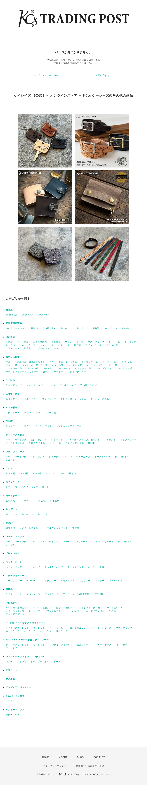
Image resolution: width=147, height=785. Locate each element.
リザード (109, 541)
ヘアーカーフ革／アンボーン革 (22, 368)
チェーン (10, 460)
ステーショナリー (15, 575)
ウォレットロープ (74, 342)
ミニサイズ (30, 399)
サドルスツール (115, 608)
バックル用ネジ (68, 473)
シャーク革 (11, 365)
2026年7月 (28, 314)
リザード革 (57, 371)
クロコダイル (122, 456)
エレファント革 (90, 362)
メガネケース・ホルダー (92, 580)
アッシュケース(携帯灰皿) (76, 594)
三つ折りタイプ (88, 385)
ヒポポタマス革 (83, 368)
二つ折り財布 (49, 328)
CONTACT (99, 757)
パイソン (67, 456)
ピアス (9, 701)
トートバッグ (33, 567)
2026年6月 (44, 314)
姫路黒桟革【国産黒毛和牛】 (30, 362)
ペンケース (32, 580)
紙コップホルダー (65, 608)
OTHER (92, 443)
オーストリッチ (102, 456)
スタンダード (13, 399)
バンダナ (77, 611)
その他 (125, 328)
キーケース (66, 328)
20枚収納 (54, 500)
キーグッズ (11, 509)
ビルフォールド (57, 628)
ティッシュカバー (42, 608)
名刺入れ (10, 500)
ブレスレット (13, 553)
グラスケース (13, 348)
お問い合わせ (103, 75)
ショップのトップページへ (44, 75)
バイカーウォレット (16, 328)
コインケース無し (100, 399)
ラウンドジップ (14, 385)
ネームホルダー (14, 580)
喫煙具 (27, 348)
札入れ (27, 426)
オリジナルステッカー (56, 611)
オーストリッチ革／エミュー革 (22, 371)
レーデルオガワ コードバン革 (101, 365)
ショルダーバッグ (54, 567)
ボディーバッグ (14, 567)
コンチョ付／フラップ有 (73, 399)
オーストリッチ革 (15, 443)
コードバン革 (75, 365)
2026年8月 (12, 314)
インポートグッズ (15, 709)
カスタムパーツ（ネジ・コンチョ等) (25, 656)
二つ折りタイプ (68, 385)
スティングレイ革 (77, 371)
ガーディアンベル (95, 611)
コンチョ (10, 661)
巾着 (101, 567)
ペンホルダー (113, 345)
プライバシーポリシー (54, 766)
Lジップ (51, 385)
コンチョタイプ (30, 487)
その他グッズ (13, 603)
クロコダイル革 (104, 368)
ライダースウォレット (17, 628)
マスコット (11, 670)
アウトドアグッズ (15, 614)
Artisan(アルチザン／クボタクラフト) (26, 623)
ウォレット (39, 628)
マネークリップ (96, 342)
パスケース (64, 345)
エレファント (38, 456)
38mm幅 (23, 473)
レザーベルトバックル (47, 348)
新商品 (9, 309)
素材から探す (13, 357)
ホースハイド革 (124, 368)
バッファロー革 (128, 440)
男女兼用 (10, 528)
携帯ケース (62, 631)
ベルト (9, 468)
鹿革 (45, 371)
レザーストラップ (15, 536)
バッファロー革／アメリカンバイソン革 (43, 365)
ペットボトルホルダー (17, 608)
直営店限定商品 (14, 323)
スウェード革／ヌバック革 (63, 362)
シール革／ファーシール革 (57, 368)
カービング (20, 440)
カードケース (29, 345)
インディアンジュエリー (18, 687)
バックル (50, 473)
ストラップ (34, 611)
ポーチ (91, 567)
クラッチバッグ (76, 567)
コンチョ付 (50, 412)
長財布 (34, 328)
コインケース (111, 328)
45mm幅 (37, 473)
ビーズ (57, 661)
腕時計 (96, 328)
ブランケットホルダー (91, 608)
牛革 (8, 362)
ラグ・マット (13, 714)
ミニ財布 (56, 342)
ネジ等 (22, 661)
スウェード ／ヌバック (88, 541)
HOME (45, 757)
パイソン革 (126, 362)
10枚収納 (40, 500)
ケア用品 (10, 679)
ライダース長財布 (15, 435)
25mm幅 (10, 473)
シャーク (53, 456)
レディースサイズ (28, 528)
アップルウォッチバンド (55, 528)
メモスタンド (68, 580)
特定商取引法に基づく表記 (90, 766)
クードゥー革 (109, 362)
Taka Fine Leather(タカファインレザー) (28, 639)
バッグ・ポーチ (14, 562)
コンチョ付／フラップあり (70, 426)
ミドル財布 (23, 342)
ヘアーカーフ (83, 456)
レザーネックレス (15, 611)
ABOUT (63, 757)
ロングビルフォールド (81, 628)
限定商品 (10, 337)
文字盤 (75, 528)
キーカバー (11, 345)
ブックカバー (49, 580)
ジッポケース (52, 594)
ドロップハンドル (40, 661)
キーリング (82, 328)
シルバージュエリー (16, 696)
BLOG (80, 757)
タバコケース (33, 594)
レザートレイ (116, 580)
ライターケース (94, 345)
